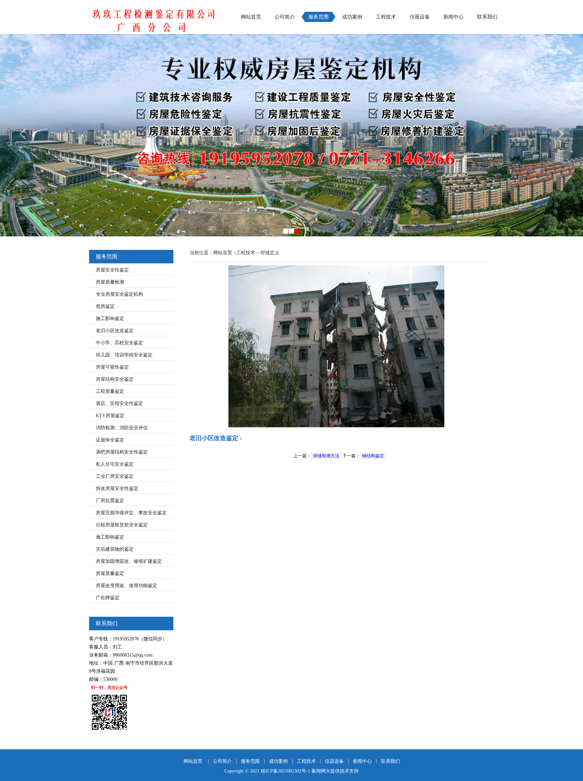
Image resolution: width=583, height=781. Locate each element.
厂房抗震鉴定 (110, 500)
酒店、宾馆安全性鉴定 (119, 403)
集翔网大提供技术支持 (335, 771)
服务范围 (318, 17)
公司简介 (285, 17)
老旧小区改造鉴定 (115, 330)
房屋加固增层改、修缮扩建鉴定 (129, 561)
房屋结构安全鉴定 (115, 379)
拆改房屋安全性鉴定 (117, 488)
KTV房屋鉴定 (110, 415)
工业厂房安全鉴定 (115, 476)
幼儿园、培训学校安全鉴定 (124, 354)
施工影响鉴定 (110, 318)
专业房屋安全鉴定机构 (119, 294)
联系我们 (487, 17)
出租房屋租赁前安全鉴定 (122, 524)
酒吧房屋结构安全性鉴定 (122, 452)
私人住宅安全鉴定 (115, 464)
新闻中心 (453, 17)
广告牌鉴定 (107, 597)
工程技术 (386, 17)
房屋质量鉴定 (110, 573)
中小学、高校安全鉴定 (119, 342)
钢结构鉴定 (373, 455)
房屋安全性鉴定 (112, 269)
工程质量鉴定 (110, 391)
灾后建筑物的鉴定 (115, 549)
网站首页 (251, 17)
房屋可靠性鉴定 (112, 367)
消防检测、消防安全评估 (122, 427)
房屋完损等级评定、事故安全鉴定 (131, 512)
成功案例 (352, 17)
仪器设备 (420, 17)
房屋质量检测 (110, 282)
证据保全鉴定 (110, 439)
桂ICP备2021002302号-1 (285, 771)
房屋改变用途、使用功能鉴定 (126, 585)
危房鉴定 (105, 306)
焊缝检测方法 (326, 455)
